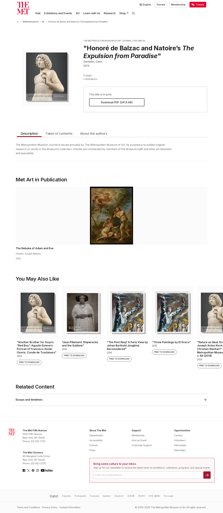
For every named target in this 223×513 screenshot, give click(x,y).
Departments (96, 435)
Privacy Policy (49, 507)
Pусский (168, 496)
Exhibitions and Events (58, 13)
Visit (37, 13)
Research (110, 13)
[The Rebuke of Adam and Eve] (111, 215)
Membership (178, 4)
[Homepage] (23, 8)
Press (92, 450)
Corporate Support (142, 445)
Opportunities (182, 430)
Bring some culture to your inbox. (115, 463)
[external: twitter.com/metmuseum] (28, 470)
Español (66, 496)
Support (136, 430)
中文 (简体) (154, 496)
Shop (122, 13)
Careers (178, 435)
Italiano (107, 496)
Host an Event (139, 440)
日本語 (130, 496)
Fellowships (180, 445)
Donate (161, 4)
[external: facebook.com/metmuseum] (24, 470)
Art (78, 13)
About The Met (97, 430)
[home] (18, 21)
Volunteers (180, 440)
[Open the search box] (133, 13)
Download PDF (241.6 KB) (117, 102)
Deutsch (119, 496)
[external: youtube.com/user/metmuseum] (47, 470)
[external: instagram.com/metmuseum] (37, 470)
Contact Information (69, 507)
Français (94, 496)
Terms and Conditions (28, 507)
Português (80, 496)
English (54, 496)
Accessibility (96, 440)
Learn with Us (91, 13)
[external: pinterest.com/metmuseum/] (33, 470)
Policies (93, 445)
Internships (180, 450)
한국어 (141, 496)
